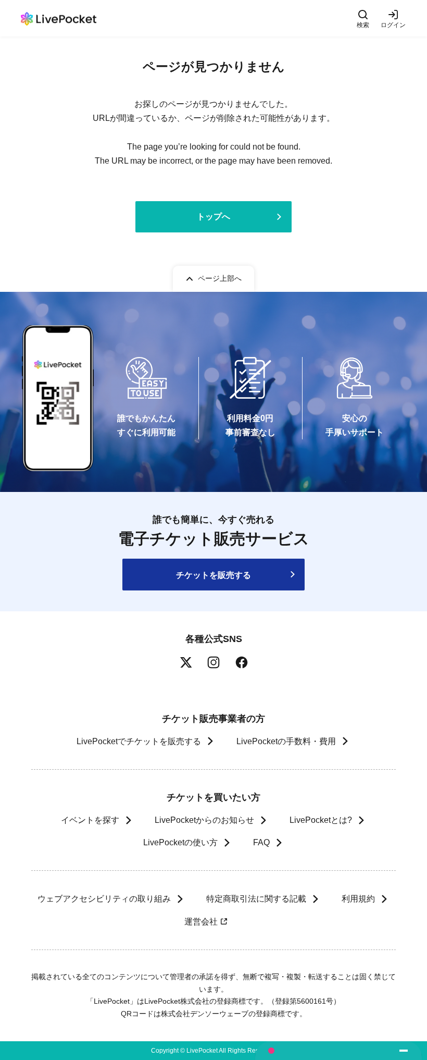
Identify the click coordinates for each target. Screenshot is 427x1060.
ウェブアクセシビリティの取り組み (104, 898)
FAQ (261, 842)
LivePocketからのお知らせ (204, 820)
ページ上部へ (220, 278)
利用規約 (358, 898)
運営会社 (201, 921)
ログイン (393, 24)
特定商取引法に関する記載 (256, 898)
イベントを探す (90, 820)
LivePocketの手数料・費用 (286, 741)
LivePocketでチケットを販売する (139, 741)
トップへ (213, 216)
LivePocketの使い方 (180, 842)
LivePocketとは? (321, 820)
